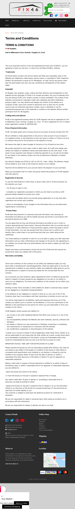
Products (42, 426)
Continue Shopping (12, 505)
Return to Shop (21, 502)
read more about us (11, 464)
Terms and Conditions (46, 430)
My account (42, 420)
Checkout (42, 422)
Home (7, 33)
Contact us (42, 428)
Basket (41, 424)
